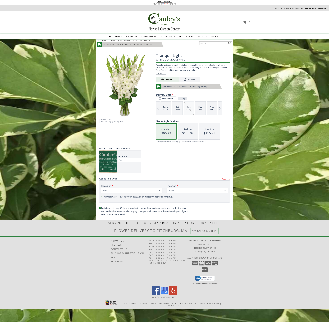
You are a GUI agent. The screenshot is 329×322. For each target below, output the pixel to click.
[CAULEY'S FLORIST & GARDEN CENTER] (164, 21)
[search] (229, 43)
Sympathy (147, 36)
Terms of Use (172, 305)
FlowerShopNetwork (166, 303)
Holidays (184, 36)
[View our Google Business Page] (164, 294)
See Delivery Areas (204, 231)
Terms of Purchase (209, 303)
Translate (172, 4)
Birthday (131, 36)
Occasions (166, 36)
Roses (118, 36)
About (201, 36)
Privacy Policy (188, 303)
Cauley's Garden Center (164, 297)
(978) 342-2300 (319, 8)
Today (182, 98)
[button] (246, 22)
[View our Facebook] (156, 294)
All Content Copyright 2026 (139, 303)
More (214, 36)
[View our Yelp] (173, 294)
